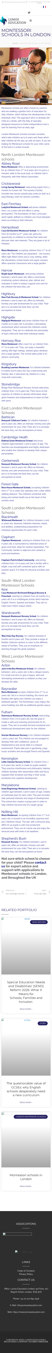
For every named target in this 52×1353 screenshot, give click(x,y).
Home (15, 43)
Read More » (26, 1009)
